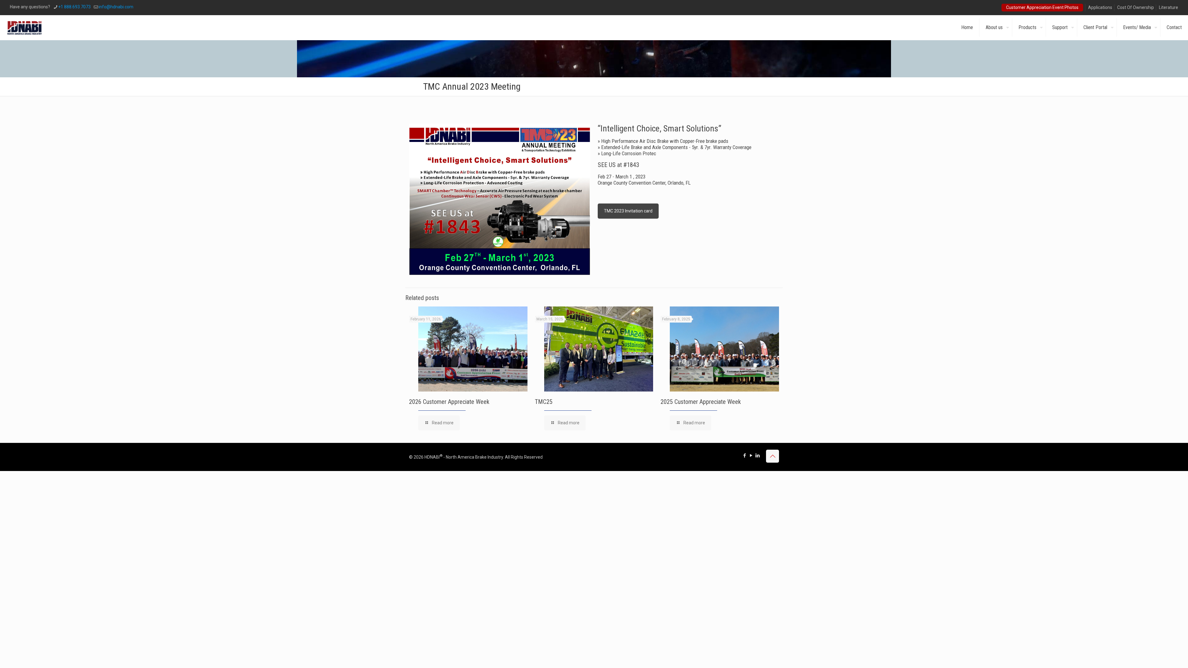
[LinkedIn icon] (757, 455)
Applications (1100, 7)
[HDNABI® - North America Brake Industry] (24, 27)
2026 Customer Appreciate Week (449, 401)
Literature (1168, 7)
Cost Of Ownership (1135, 7)
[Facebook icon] (744, 455)
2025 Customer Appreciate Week (701, 401)
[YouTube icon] (751, 455)
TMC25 (544, 401)
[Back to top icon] (772, 456)
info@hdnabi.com (116, 6)
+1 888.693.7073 (74, 6)
